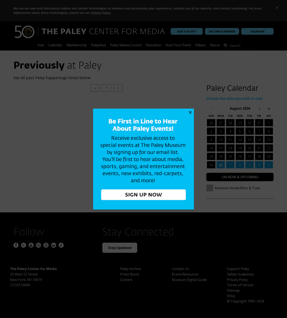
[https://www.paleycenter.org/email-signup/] (143, 159)
